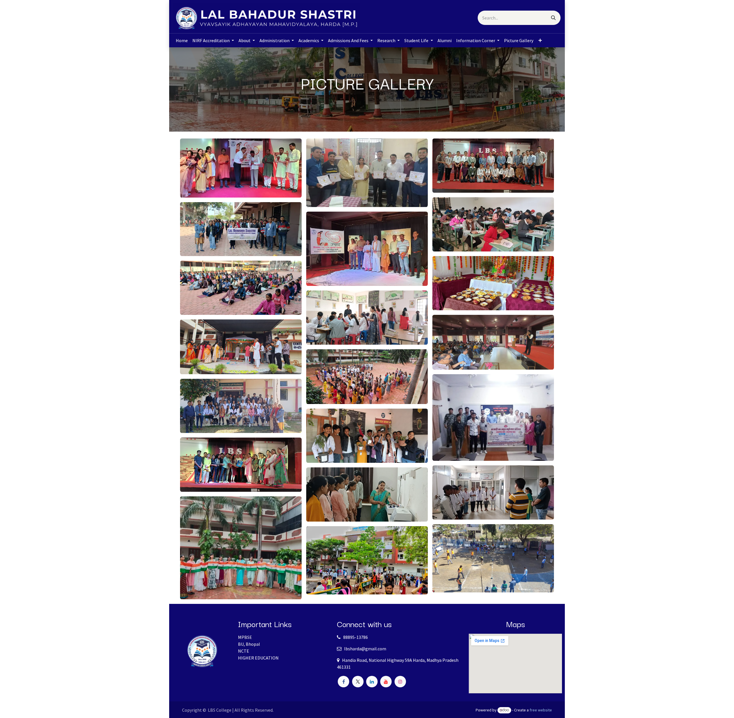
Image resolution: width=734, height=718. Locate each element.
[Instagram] (400, 681)
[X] (358, 681)
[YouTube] (386, 681)
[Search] (553, 18)
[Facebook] (343, 681)
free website (541, 710)
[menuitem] (181, 40)
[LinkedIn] (372, 681)
